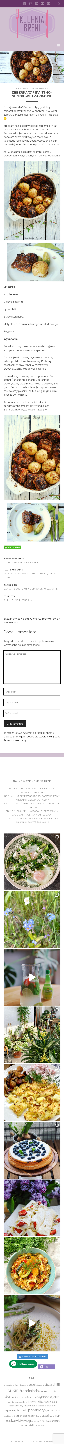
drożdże (52, 1391)
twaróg (26, 1421)
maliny (19, 1405)
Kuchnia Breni (32, 768)
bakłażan (16, 1385)
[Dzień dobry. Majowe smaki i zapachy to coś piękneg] (32, 1208)
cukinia (14, 1390)
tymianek (35, 1421)
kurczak (45, 1401)
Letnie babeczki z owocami (21, 562)
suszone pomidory (24, 1415)
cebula (47, 1384)
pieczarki (21, 1410)
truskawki (13, 1421)
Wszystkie (51, 589)
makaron (12, 1406)
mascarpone (30, 1405)
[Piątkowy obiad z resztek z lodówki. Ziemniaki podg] (32, 1092)
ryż (46, 1411)
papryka (9, 1410)
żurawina (39, 1425)
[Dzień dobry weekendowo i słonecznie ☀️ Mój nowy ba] (32, 1034)
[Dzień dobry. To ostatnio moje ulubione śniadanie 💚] (32, 861)
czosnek (43, 1391)
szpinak (54, 1415)
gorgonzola (24, 1397)
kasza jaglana (20, 1402)
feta (16, 1397)
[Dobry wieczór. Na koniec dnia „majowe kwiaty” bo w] (32, 919)
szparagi (42, 1415)
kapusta (10, 1402)
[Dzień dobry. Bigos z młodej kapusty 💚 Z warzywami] (32, 1265)
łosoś (55, 1421)
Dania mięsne (40, 89)
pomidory (36, 1410)
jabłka (47, 1397)
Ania (8, 818)
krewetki (34, 1401)
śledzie (24, 1425)
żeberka (27, 600)
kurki (54, 1402)
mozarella (42, 1406)
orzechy (50, 1405)
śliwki (16, 600)
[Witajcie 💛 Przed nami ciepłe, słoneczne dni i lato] (32, 977)
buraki (39, 1385)
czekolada (30, 1391)
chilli (7, 600)
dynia (9, 1396)
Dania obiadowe (32, 589)
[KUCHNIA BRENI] (32, 38)
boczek (32, 1384)
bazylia (23, 1385)
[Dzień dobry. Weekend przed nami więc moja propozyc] (32, 1150)
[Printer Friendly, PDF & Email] (12, 547)
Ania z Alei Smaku (16, 811)
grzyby (33, 1397)
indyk (40, 1397)
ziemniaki (45, 1421)
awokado (8, 1385)
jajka (56, 1397)
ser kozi (52, 1410)
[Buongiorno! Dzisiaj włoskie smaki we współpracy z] (32, 1323)
